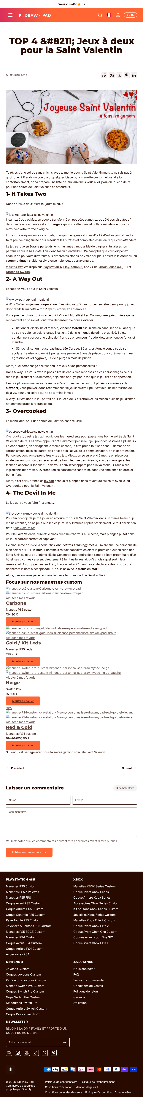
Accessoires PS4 (17, 954)
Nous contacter (84, 969)
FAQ (76, 974)
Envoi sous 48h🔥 (69, 4)
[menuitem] (38, 886)
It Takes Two (14, 267)
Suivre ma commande (88, 980)
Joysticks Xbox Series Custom (94, 915)
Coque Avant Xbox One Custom (95, 932)
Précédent (17, 768)
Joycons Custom (17, 969)
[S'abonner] (64, 1042)
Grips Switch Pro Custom (23, 997)
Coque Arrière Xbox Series (91, 897)
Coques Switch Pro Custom (25, 991)
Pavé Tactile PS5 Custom (23, 920)
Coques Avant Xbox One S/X (93, 937)
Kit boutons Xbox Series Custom (95, 909)
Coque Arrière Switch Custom (26, 1008)
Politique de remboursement (97, 1081)
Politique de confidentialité (61, 1081)
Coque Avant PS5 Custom (24, 903)
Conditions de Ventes (88, 986)
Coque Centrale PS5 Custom (25, 915)
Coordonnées (123, 1092)
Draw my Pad (25, 1081)
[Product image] (44, 593)
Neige (13, 682)
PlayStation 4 (52, 267)
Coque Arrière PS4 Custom (24, 948)
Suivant (127, 768)
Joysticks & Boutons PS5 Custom (29, 926)
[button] (100, 15)
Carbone (16, 603)
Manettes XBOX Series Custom (94, 886)
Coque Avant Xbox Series (91, 892)
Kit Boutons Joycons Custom (26, 980)
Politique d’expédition (98, 1092)
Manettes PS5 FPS (18, 897)
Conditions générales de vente (63, 1092)
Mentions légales (85, 1087)
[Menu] (10, 14)
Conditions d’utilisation (58, 1087)
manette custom (92, 177)
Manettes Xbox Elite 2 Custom (94, 920)
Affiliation (80, 1003)
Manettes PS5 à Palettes (22, 892)
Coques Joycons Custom (23, 974)
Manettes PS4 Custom (21, 937)
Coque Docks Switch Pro (23, 1014)
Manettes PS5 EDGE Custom (25, 932)
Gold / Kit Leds (23, 643)
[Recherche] (100, 15)
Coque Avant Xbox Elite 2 (91, 926)
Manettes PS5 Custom (21, 886)
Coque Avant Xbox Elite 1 (90, 943)
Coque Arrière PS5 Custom (24, 909)
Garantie (79, 997)
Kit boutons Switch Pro (21, 1003)
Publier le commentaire (26, 852)
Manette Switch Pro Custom (25, 986)
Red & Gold (19, 727)
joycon (49, 481)
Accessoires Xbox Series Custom (96, 903)
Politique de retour (86, 991)
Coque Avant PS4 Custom (24, 943)
